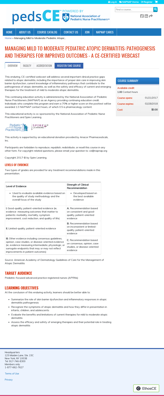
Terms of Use (12, 373)
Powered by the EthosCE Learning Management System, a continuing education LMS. (146, 388)
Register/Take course (69, 66)
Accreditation (44, 66)
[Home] (58, 16)
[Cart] (156, 3)
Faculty (27, 66)
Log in (114, 2)
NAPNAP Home (130, 2)
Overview (13, 66)
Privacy (9, 379)
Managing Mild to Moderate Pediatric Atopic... (40, 38)
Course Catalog (47, 32)
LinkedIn (146, 15)
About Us (25, 32)
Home (9, 32)
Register (148, 2)
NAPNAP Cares (105, 32)
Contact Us (71, 32)
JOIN (87, 32)
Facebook (142, 15)
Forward (150, 15)
